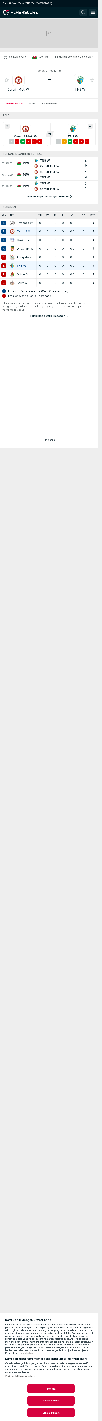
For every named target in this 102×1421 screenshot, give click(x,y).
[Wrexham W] (12, 248)
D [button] (55, 215)
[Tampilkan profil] (18, 80)
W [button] (47, 215)
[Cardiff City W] (12, 240)
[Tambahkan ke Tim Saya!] (6, 80)
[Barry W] (12, 282)
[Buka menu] (93, 12)
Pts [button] (93, 215)
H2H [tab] (32, 103)
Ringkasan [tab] (14, 103)
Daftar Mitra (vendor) (20, 1376)
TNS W (80, 90)
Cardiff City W (25, 240)
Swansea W (25, 223)
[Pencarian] (83, 12)
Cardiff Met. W (18, 90)
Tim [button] (12, 215)
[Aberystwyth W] (12, 257)
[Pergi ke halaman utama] (24, 12)
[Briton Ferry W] (12, 274)
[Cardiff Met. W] (12, 231)
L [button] (62, 215)
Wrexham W (25, 248)
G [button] (72, 215)
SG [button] (83, 215)
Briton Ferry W (25, 274)
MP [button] (40, 215)
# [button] (3, 215)
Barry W (22, 283)
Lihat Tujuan (50, 1412)
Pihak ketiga (27, 1353)
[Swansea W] (12, 222)
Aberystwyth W (25, 257)
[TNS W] (12, 265)
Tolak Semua (51, 1400)
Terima (51, 1388)
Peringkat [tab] (50, 103)
